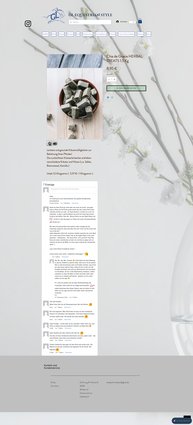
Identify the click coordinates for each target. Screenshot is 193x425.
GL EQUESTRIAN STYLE (90, 15)
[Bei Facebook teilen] (108, 97)
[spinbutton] (112, 79)
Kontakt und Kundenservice (52, 206)
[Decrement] (109, 79)
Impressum (84, 236)
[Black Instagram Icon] (28, 23)
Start (48, 46)
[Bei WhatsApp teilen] (112, 97)
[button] (140, 20)
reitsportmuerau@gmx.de (118, 222)
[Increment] (114, 79)
